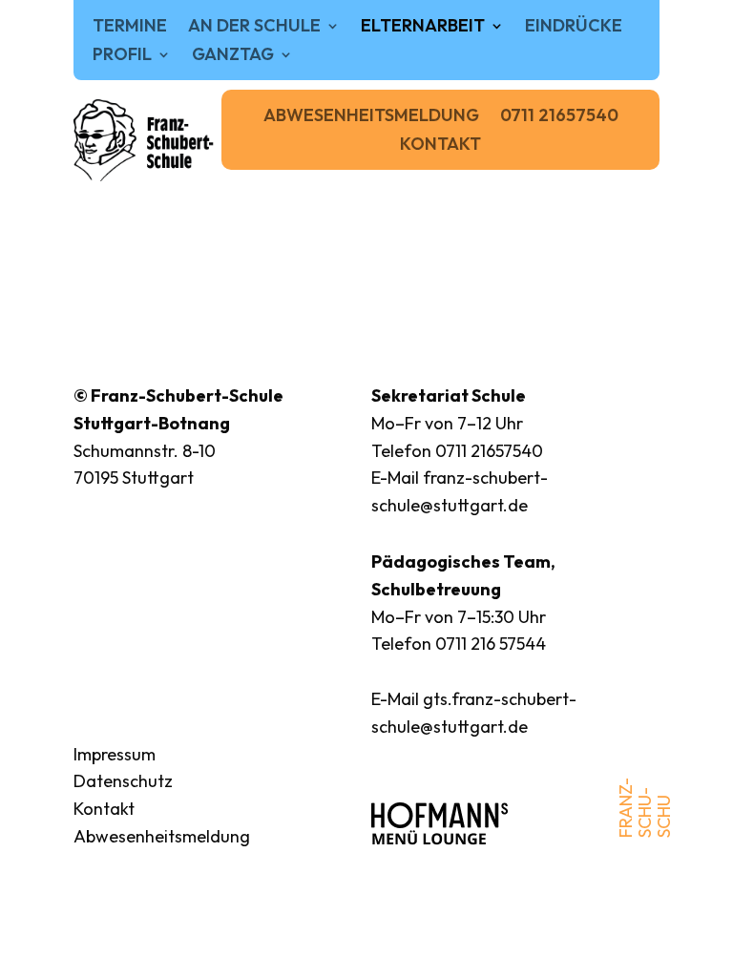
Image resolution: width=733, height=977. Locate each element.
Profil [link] (122, 56)
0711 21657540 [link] (559, 117)
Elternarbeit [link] (423, 27)
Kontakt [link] (440, 146)
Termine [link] (130, 27)
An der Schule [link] (254, 27)
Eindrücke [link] (573, 27)
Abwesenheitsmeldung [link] (371, 117)
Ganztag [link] (233, 56)
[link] (144, 140)
